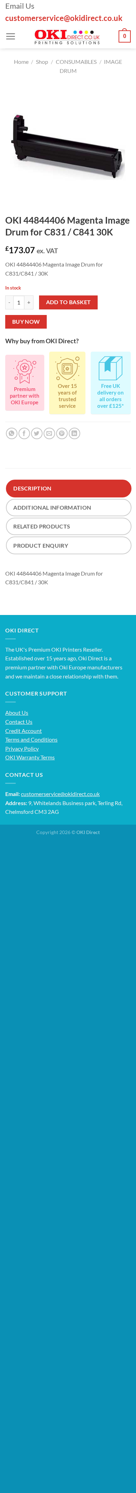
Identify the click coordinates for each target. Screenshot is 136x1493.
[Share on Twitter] (37, 433)
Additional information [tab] (52, 507)
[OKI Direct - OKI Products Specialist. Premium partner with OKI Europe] (67, 36)
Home (21, 61)
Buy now (26, 321)
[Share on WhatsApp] (11, 433)
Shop (42, 61)
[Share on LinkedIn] (74, 433)
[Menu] (10, 36)
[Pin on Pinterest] (62, 433)
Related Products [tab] (41, 526)
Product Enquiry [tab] (40, 545)
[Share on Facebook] (24, 433)
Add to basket (68, 302)
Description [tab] (32, 488)
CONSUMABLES (76, 61)
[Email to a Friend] (49, 433)
